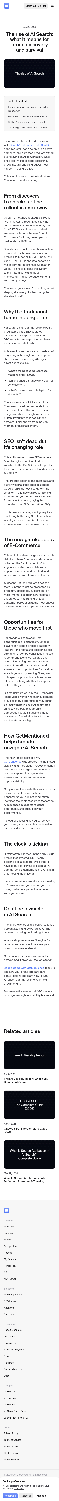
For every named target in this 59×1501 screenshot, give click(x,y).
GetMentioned (13, 761)
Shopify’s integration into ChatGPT (31, 145)
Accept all (10, 1495)
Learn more (19, 1488)
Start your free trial (36, 5)
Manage (41, 1495)
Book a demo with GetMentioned (24, 968)
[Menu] (52, 6)
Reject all (26, 1495)
